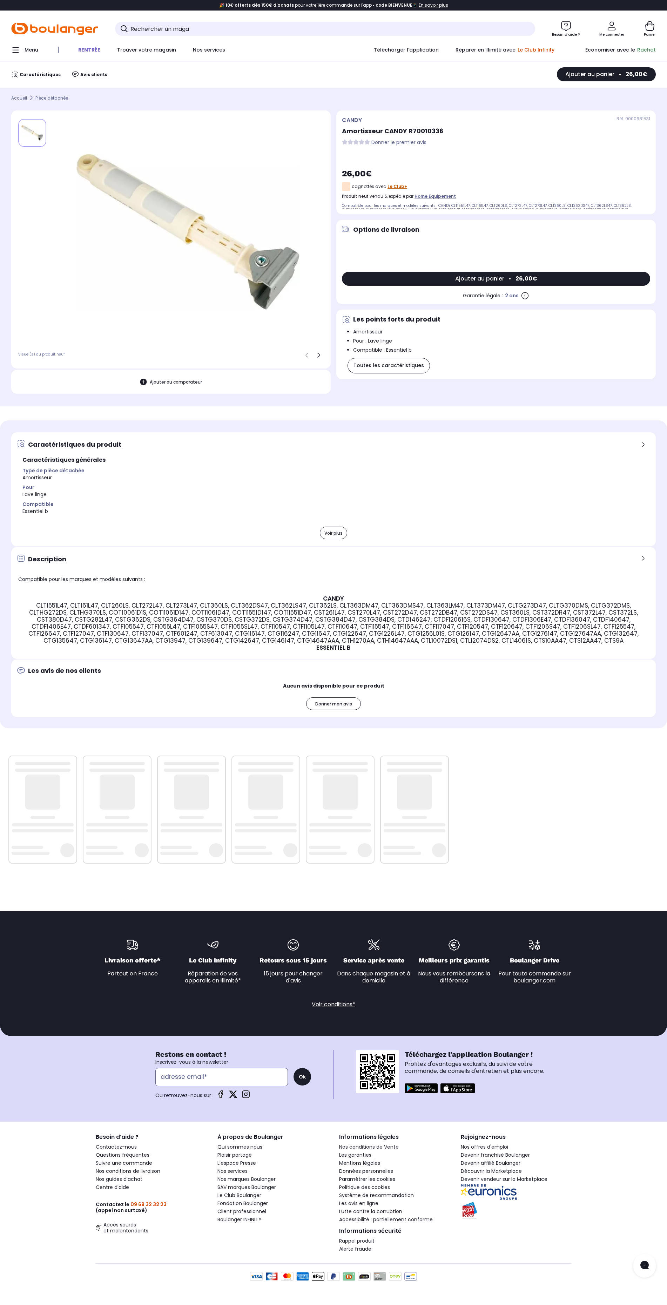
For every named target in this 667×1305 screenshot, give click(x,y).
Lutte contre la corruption (370, 1211)
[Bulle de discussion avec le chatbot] (644, 1266)
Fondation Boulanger (242, 1203)
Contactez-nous (116, 1146)
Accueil (19, 98)
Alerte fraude (355, 1248)
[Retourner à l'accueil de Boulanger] (54, 29)
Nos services (232, 1171)
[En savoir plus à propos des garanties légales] (525, 295)
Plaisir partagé (234, 1154)
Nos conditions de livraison (128, 1171)
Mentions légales (359, 1163)
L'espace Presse (236, 1163)
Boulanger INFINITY (239, 1219)
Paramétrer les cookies (367, 1179)
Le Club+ (397, 186)
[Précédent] (307, 355)
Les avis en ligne (358, 1203)
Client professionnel (241, 1211)
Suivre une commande (124, 1163)
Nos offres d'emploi (484, 1146)
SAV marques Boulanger (246, 1187)
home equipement (435, 196)
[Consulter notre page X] (233, 1097)
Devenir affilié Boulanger (490, 1163)
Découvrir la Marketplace (491, 1171)
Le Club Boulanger (239, 1195)
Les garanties (355, 1154)
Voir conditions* (333, 1004)
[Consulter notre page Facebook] (220, 1097)
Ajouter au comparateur (176, 382)
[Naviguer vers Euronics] (516, 1192)
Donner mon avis (333, 704)
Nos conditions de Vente (369, 1146)
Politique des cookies (364, 1187)
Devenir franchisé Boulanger (495, 1154)
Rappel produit (357, 1240)
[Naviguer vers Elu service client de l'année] (516, 1210)
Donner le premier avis (398, 143)
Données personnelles (366, 1171)
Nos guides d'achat (119, 1179)
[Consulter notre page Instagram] (246, 1097)
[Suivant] (319, 355)
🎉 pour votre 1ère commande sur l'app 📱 (333, 5)
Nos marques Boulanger (246, 1179)
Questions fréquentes (122, 1154)
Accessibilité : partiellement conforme (386, 1219)
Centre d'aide (112, 1187)
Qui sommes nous (239, 1146)
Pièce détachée (51, 98)
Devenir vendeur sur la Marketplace (504, 1179)
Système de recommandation (376, 1195)
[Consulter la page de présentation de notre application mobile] (421, 1088)
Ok (302, 1076)
